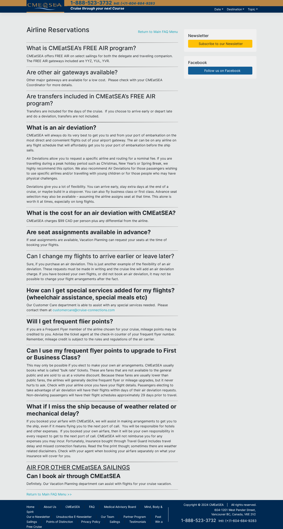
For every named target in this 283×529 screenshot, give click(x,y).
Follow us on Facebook (222, 71)
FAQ (92, 507)
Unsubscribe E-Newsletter (74, 516)
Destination (234, 9)
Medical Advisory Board (120, 507)
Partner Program (134, 516)
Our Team (107, 516)
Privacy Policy (90, 521)
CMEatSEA (72, 507)
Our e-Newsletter (38, 516)
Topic (251, 9)
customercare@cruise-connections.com (84, 310)
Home (30, 507)
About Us (50, 507)
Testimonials (137, 521)
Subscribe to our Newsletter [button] (220, 44)
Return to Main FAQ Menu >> (49, 494)
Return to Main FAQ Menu (158, 32)
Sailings (115, 521)
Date (217, 9)
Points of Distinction (59, 521)
